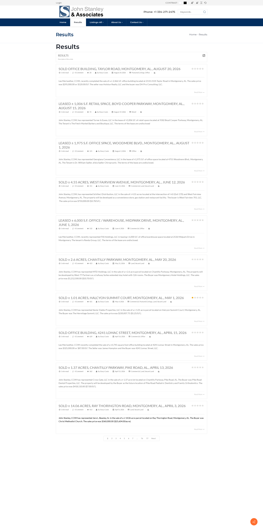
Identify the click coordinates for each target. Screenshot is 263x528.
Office (147, 73)
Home (193, 34)
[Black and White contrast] (185, 3)
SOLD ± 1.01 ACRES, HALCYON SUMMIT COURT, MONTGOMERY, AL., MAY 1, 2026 (121, 298)
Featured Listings (138, 73)
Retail (134, 112)
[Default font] (205, 3)
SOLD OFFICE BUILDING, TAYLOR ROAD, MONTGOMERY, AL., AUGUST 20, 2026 (120, 69)
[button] (202, 12)
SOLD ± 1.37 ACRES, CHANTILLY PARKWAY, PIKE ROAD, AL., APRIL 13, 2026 (116, 367)
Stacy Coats (103, 73)
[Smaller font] (197, 2)
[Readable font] (201, 3)
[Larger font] (192, 2)
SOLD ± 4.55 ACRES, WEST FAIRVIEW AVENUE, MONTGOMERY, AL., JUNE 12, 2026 (122, 182)
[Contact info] (253, 521)
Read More (198, 92)
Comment (79, 73)
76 (142, 438)
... (137, 438)
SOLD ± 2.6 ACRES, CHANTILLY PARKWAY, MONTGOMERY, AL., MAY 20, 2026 (117, 259)
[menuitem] (63, 22)
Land (142, 186)
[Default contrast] (180, 3)
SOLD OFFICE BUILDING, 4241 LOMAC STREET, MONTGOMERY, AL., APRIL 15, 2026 (123, 333)
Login (59, 3)
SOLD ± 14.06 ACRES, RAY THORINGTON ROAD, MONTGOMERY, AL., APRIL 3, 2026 (122, 406)
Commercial (135, 186)
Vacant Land (149, 186)
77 (147, 438)
